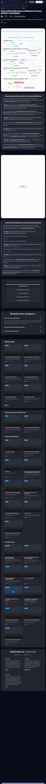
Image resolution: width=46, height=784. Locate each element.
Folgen (11, 16)
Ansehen (23, 60)
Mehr (6, 405)
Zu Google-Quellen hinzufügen (20, 16)
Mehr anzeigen (4, 22)
